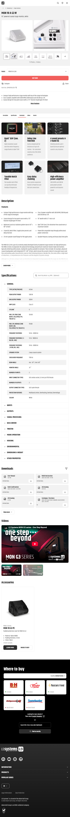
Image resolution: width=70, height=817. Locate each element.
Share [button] (67, 84)
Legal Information (6, 793)
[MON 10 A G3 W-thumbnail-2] (14, 56)
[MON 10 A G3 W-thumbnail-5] (36, 56)
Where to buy (25, 647)
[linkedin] (21, 759)
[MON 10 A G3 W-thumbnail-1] (6, 56)
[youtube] (9, 759)
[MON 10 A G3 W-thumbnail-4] (28, 56)
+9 (65, 56)
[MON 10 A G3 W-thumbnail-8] (57, 56)
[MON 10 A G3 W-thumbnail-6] (43, 56)
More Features (35, 103)
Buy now (35, 78)
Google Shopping (37, 716)
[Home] (2, 3)
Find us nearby (36, 731)
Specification (14, 115)
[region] (35, 35)
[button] (30, 481)
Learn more (10, 647)
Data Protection (19, 793)
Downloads (22, 115)
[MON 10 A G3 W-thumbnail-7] (50, 56)
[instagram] (15, 759)
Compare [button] (7, 84)
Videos (28, 115)
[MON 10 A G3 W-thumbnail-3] (21, 56)
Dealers (35, 115)
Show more (7, 265)
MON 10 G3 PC (9, 628)
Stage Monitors (17, 8)
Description (5, 115)
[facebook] (3, 759)
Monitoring (9, 8)
